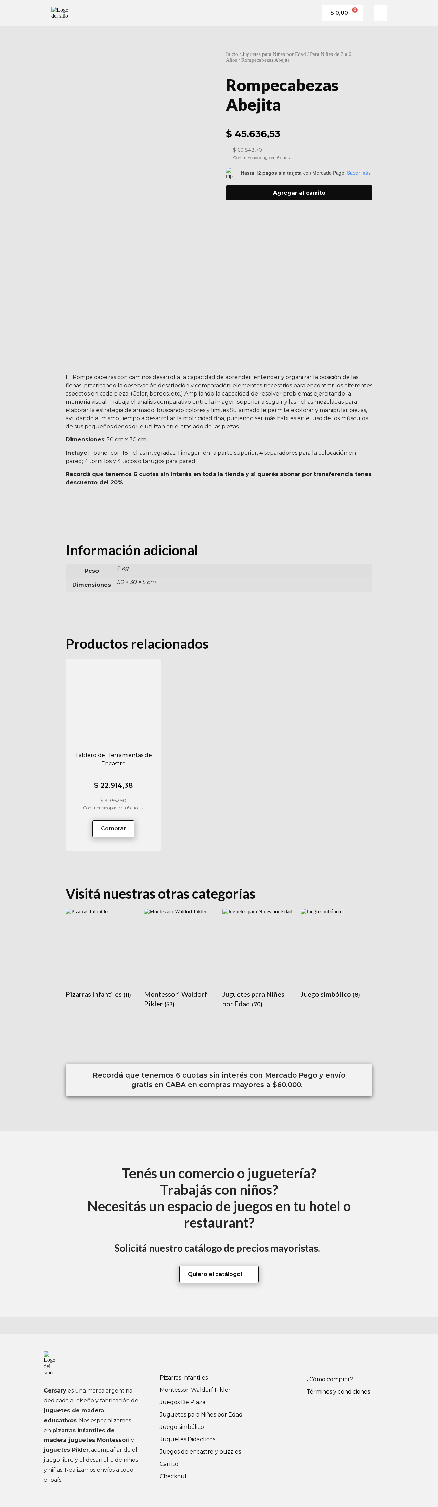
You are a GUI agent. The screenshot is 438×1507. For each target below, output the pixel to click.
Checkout (173, 1476)
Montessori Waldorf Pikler (195, 1390)
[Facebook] (315, 1360)
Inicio (232, 54)
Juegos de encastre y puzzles (200, 1451)
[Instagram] (334, 1360)
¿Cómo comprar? (330, 1379)
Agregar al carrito (299, 193)
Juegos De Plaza (182, 1402)
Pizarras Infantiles (184, 1377)
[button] (380, 13)
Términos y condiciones (338, 1391)
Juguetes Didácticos (187, 1439)
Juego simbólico (182, 1427)
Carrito (169, 1464)
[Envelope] (352, 1360)
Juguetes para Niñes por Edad (274, 54)
